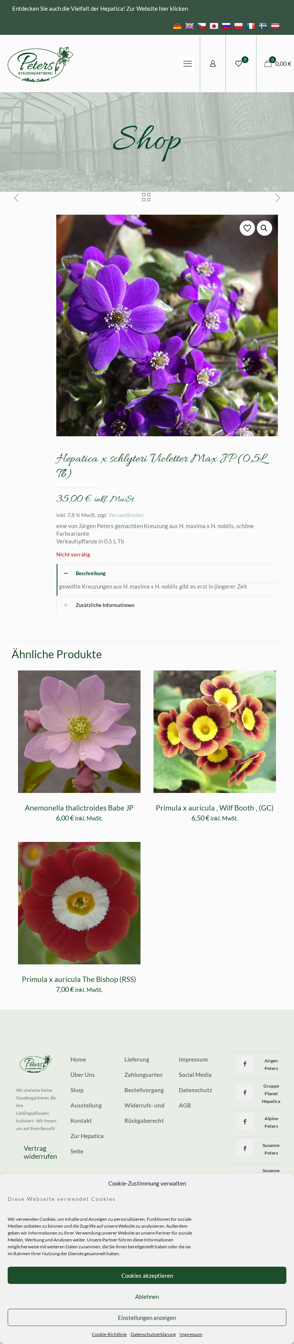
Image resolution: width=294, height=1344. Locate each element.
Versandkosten (126, 515)
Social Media (195, 1074)
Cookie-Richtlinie (109, 1334)
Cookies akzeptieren (147, 1275)
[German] (178, 25)
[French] (251, 25)
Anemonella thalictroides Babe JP (79, 807)
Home (78, 1059)
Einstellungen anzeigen (147, 1317)
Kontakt (81, 1120)
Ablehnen (147, 1296)
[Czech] (202, 25)
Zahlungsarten (143, 1074)
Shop (76, 1089)
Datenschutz (195, 1089)
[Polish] (239, 25)
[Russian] (227, 25)
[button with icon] (245, 1063)
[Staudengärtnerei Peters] (41, 63)
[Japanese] (214, 25)
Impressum (191, 1334)
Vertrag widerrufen (40, 1152)
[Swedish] (264, 25)
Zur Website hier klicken (157, 8)
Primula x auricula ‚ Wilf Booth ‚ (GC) (215, 807)
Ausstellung (86, 1105)
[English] (190, 25)
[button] (264, 228)
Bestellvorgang (144, 1089)
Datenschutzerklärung (153, 1334)
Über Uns (82, 1074)
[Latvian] (276, 25)
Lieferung (136, 1059)
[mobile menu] (187, 63)
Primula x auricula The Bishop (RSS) (79, 979)
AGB (185, 1105)
